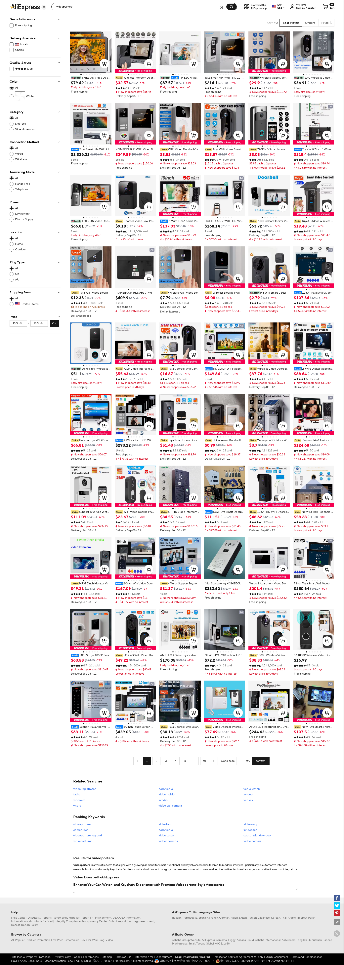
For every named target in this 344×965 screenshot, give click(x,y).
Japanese (264, 918)
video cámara (252, 841)
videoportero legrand (87, 835)
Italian (234, 918)
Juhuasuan (315, 940)
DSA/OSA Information (126, 918)
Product (31, 940)
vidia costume (82, 841)
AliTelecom (288, 940)
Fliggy (232, 940)
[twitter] (337, 905)
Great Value (71, 940)
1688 (226, 943)
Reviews (85, 940)
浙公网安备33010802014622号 (239, 961)
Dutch (243, 918)
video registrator (84, 789)
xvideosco (250, 830)
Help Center (18, 918)
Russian (177, 918)
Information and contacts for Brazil (32, 921)
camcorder (80, 830)
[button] (43, 7)
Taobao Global (205, 943)
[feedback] (337, 922)
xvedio (163, 800)
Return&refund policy (66, 918)
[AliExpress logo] (25, 7)
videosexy (250, 824)
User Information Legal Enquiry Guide (68, 961)
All (16, 88)
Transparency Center (95, 921)
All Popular (17, 940)
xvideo (248, 794)
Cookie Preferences (86, 957)
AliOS (218, 943)
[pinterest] (337, 913)
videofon (164, 824)
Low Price (57, 940)
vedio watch (251, 789)
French (213, 918)
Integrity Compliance (68, 921)
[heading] (91, 78)
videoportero (82, 824)
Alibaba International (267, 940)
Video (109, 940)
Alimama (221, 940)
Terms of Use (123, 957)
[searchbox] (136, 6)
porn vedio (165, 789)
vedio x (248, 800)
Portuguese (190, 918)
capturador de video (257, 835)
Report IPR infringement (96, 918)
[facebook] (337, 898)
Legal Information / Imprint (192, 957)
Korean (275, 918)
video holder (166, 794)
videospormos (168, 841)
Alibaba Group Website (186, 940)
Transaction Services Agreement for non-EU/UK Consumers (250, 957)
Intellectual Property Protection (31, 957)
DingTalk (302, 940)
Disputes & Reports (40, 918)
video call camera (170, 806)
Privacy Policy (62, 957)
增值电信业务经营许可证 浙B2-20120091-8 (187, 961)
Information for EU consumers (153, 957)
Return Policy (29, 925)
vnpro (77, 806)
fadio (76, 794)
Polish (311, 918)
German (224, 918)
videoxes (79, 800)
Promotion (43, 940)
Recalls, (16, 925)
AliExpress (208, 940)
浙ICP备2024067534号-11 (277, 961)
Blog (101, 940)
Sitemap (107, 957)
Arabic (292, 918)
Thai (283, 918)
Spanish (203, 918)
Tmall (192, 943)
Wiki (95, 940)
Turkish (252, 918)
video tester (166, 835)
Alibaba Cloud (245, 940)
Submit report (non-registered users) (131, 921)
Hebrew (302, 918)
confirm (260, 761)
